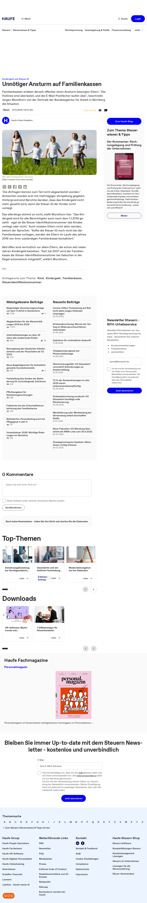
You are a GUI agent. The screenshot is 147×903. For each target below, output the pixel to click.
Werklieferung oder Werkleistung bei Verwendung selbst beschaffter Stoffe (72, 415)
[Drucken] (100, 110)
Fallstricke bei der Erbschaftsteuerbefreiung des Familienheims (25, 407)
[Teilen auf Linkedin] (25, 187)
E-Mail (41, 760)
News (6, 109)
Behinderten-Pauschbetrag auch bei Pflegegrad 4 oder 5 (25, 420)
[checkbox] (4, 500)
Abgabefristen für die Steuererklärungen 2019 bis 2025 (24, 323)
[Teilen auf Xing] (20, 187)
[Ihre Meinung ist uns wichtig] (8, 895)
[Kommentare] (106, 110)
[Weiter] (94, 589)
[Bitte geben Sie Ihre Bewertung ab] (94, 111)
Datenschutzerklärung (86, 775)
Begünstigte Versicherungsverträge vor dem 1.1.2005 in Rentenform (25, 309)
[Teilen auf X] (9, 187)
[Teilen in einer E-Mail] (4, 187)
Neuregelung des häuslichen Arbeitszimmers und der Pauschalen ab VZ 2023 (26, 351)
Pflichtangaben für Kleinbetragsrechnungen (19, 393)
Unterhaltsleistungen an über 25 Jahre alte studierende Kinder (23, 336)
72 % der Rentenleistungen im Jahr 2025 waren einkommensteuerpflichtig (71, 383)
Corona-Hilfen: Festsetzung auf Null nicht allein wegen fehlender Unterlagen (72, 310)
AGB (81, 773)
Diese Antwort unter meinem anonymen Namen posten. (36, 500)
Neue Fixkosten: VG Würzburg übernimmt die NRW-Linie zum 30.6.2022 (72, 430)
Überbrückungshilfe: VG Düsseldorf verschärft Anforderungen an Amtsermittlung (71, 367)
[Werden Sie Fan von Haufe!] (82, 843)
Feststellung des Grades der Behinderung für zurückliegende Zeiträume (26, 380)
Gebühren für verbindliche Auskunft (72, 340)
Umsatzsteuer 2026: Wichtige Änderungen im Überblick (25, 434)
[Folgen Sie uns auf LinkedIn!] (77, 843)
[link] (6, 30)
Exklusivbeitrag (43, 578)
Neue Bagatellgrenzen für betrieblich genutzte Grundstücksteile (26, 366)
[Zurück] (85, 589)
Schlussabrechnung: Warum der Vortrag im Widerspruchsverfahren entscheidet (72, 327)
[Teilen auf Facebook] (14, 187)
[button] (138, 18)
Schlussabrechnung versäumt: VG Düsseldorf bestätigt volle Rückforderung (71, 399)
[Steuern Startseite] (9, 18)
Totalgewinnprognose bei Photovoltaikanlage (66, 352)
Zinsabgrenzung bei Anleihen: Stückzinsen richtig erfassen (72, 443)
